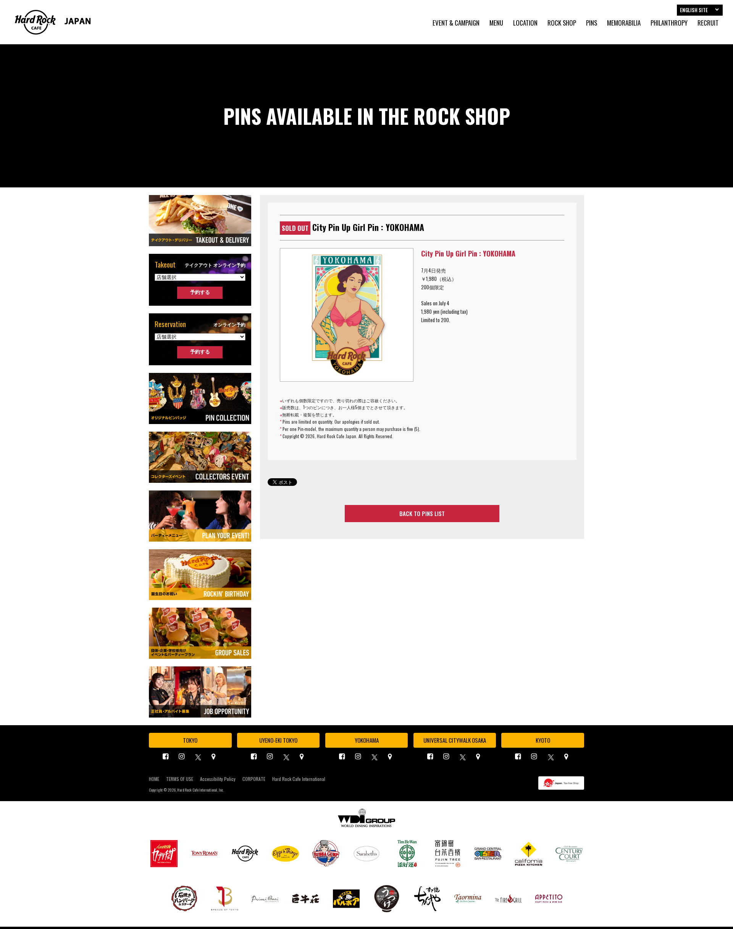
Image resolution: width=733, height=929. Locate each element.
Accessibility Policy (218, 779)
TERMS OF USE (179, 779)
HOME (154, 779)
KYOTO (543, 740)
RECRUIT (707, 23)
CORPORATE (253, 779)
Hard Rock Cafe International (298, 779)
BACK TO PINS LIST (422, 513)
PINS (591, 23)
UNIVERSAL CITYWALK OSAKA (454, 740)
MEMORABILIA (624, 23)
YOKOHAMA (367, 740)
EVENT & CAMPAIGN (456, 23)
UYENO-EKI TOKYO (278, 740)
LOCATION (525, 23)
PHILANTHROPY (669, 23)
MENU (496, 23)
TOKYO (190, 740)
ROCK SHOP (561, 23)
